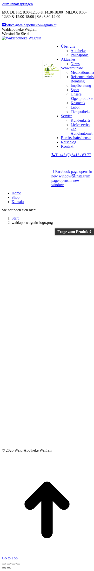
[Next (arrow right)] (9, 568)
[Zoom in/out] (18, 563)
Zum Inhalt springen (17, 4)
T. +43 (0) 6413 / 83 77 (73, 155)
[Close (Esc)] (4, 563)
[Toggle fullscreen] (13, 563)
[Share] (9, 563)
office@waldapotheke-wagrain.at (31, 25)
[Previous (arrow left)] (4, 568)
